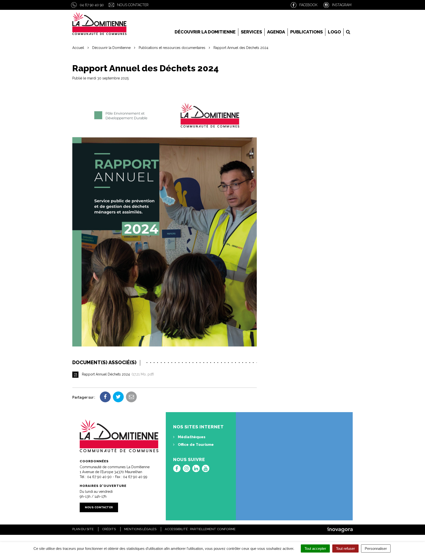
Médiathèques (191, 437)
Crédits (109, 529)
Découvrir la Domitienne (205, 31)
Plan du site (83, 529)
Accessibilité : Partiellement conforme (200, 529)
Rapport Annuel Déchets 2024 (117, 374)
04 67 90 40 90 (92, 5)
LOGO (334, 31)
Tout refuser (345, 548)
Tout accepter (315, 548)
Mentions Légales (140, 529)
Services (251, 31)
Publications (306, 31)
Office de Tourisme (195, 444)
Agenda (276, 31)
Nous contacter (133, 5)
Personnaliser (376, 548)
